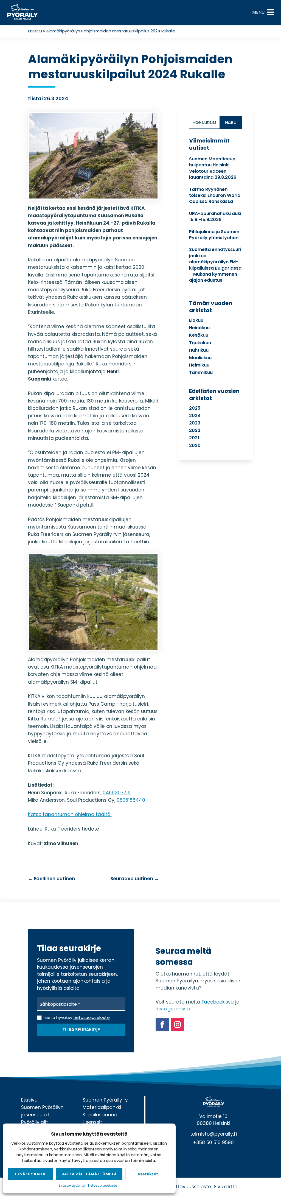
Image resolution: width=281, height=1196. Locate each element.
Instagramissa (173, 1008)
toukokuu (200, 343)
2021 (194, 438)
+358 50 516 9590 (213, 1142)
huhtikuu (199, 350)
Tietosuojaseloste (102, 1185)
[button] (258, 12)
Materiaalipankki (102, 1107)
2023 (194, 423)
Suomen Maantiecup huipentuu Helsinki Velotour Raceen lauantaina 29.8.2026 (212, 168)
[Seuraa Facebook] (162, 1024)
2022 (194, 430)
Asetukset (147, 1174)
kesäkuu (198, 335)
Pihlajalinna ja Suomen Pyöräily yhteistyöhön (214, 234)
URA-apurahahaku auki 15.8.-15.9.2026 (215, 216)
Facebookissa (218, 1002)
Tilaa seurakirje (81, 1030)
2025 (194, 408)
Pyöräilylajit (34, 1122)
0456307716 (117, 792)
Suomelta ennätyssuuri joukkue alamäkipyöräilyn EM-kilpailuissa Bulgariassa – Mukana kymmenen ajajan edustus (215, 264)
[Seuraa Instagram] (177, 1024)
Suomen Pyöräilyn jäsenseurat (42, 1111)
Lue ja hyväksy (77, 1017)
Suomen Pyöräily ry (105, 1100)
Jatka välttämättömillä (89, 1174)
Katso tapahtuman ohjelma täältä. (69, 814)
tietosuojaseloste (91, 1017)
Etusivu (35, 31)
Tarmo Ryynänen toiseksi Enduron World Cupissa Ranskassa (214, 195)
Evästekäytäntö (72, 1185)
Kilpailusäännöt (101, 1114)
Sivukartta (226, 1186)
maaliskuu (200, 357)
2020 (195, 445)
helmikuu (199, 365)
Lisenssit (92, 1122)
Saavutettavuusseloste (183, 1186)
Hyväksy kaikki (31, 1174)
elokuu (196, 320)
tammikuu (201, 372)
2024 (195, 415)
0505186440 (131, 800)
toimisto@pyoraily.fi (213, 1134)
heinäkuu (199, 328)
